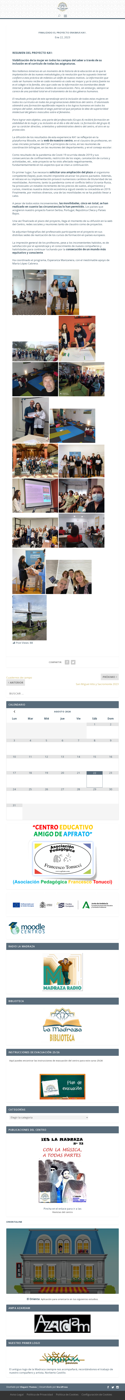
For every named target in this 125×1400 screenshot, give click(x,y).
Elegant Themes (28, 1387)
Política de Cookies (67, 1394)
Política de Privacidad (40, 1394)
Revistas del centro (62, 1212)
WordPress (62, 1387)
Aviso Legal (17, 1394)
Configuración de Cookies (97, 1394)
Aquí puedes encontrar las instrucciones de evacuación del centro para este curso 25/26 (56, 1060)
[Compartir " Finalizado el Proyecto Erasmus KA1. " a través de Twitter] (73, 662)
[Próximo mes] (111, 711)
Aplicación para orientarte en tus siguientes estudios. (69, 1299)
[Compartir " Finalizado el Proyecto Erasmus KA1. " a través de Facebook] (67, 662)
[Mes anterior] (14, 711)
